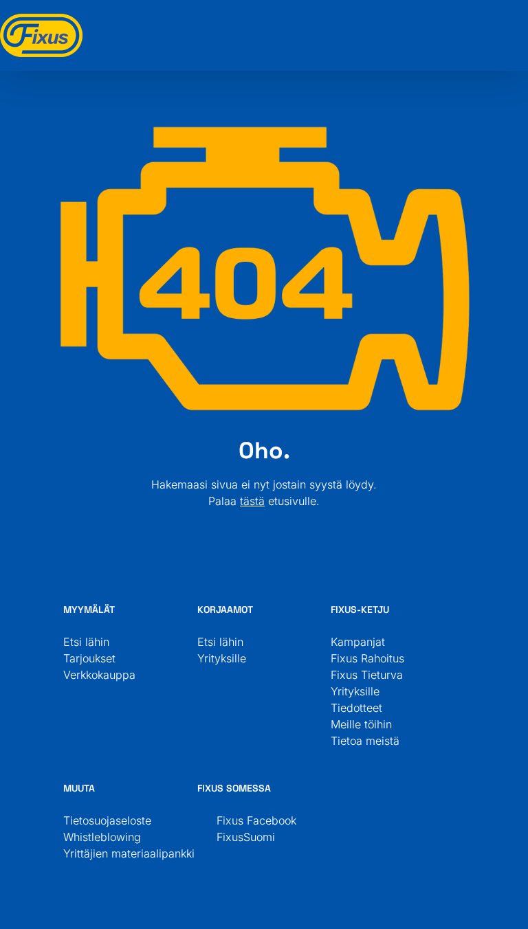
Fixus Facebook (251, 820)
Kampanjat (358, 642)
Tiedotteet (356, 708)
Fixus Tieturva (367, 675)
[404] (264, 129)
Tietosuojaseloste (107, 820)
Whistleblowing (102, 837)
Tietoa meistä (365, 741)
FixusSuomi (240, 837)
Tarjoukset (89, 658)
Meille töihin (361, 724)
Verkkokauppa (99, 675)
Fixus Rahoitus (367, 658)
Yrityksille (221, 658)
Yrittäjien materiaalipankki (129, 853)
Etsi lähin (86, 642)
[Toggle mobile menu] (522, 21)
